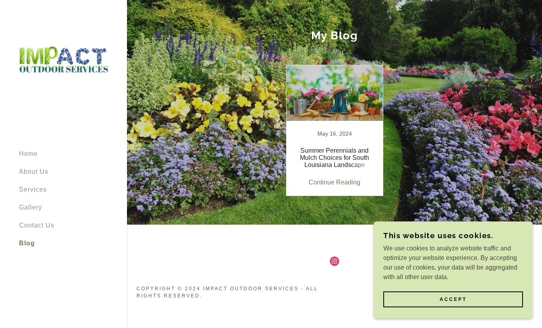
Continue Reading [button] (334, 182)
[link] (63, 71)
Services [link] (33, 189)
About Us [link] (33, 171)
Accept (453, 299)
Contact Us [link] (36, 225)
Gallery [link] (30, 207)
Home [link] (28, 153)
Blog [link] (27, 243)
